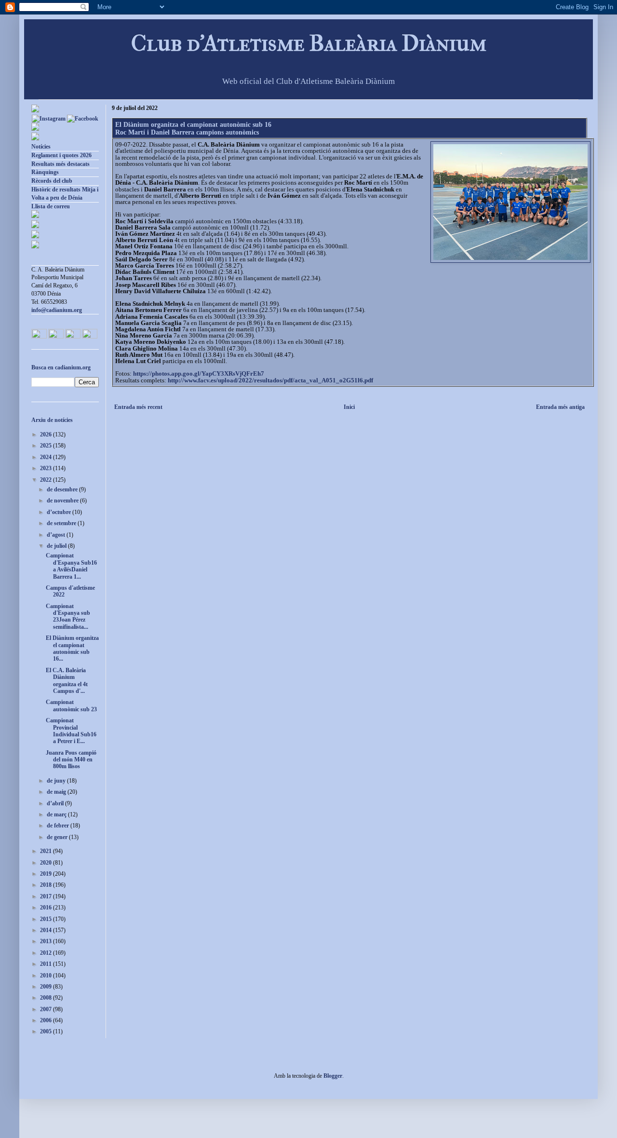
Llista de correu (50, 206)
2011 (46, 964)
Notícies (41, 146)
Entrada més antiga (560, 407)
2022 (46, 479)
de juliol (57, 545)
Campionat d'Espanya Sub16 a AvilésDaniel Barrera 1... (71, 566)
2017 (46, 896)
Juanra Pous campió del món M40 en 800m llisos (71, 759)
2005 (46, 1031)
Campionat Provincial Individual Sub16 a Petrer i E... (71, 731)
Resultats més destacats (60, 164)
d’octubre (59, 512)
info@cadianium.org (56, 310)
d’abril (56, 803)
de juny (57, 780)
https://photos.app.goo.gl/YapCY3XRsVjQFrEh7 (198, 373)
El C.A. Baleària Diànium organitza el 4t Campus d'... (67, 680)
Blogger (332, 1075)
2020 (46, 862)
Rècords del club (51, 180)
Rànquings (45, 172)
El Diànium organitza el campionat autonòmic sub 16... (72, 648)
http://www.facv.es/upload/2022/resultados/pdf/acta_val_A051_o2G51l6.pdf (270, 380)
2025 (46, 445)
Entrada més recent (138, 407)
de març (57, 814)
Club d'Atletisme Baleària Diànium (308, 43)
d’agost (57, 534)
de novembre (63, 500)
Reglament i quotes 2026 (61, 155)
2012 (46, 952)
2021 (46, 851)
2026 (46, 434)
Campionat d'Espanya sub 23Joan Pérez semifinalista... (68, 616)
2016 (46, 907)
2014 (46, 930)
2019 (46, 873)
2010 (46, 975)
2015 (46, 919)
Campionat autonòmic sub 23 (71, 705)
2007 (46, 1009)
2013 (46, 941)
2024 (46, 457)
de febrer (58, 825)
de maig (57, 791)
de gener (58, 837)
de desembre (63, 489)
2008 (46, 997)
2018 (46, 884)
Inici (349, 407)
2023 (46, 468)
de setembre (62, 523)
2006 (46, 1020)
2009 (46, 986)
